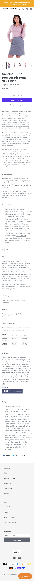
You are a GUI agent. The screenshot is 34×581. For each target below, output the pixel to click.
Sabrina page (21, 235)
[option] (9, 65)
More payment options (17, 105)
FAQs (6, 512)
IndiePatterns (13, 574)
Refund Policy (9, 517)
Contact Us (8, 488)
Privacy (6, 493)
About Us (7, 483)
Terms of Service (10, 522)
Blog (5, 473)
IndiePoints (8, 507)
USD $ (16, 552)
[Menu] (31, 9)
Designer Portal (9, 478)
